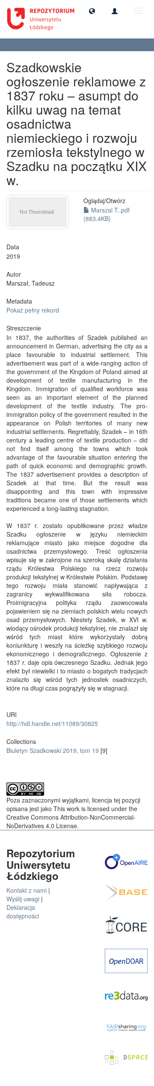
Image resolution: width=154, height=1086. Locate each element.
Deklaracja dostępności (22, 911)
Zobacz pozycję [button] (31, 44)
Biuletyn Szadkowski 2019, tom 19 (52, 750)
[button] (92, 10)
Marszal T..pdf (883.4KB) (106, 214)
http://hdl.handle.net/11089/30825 (52, 723)
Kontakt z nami (26, 890)
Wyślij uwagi (22, 898)
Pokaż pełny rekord (32, 310)
